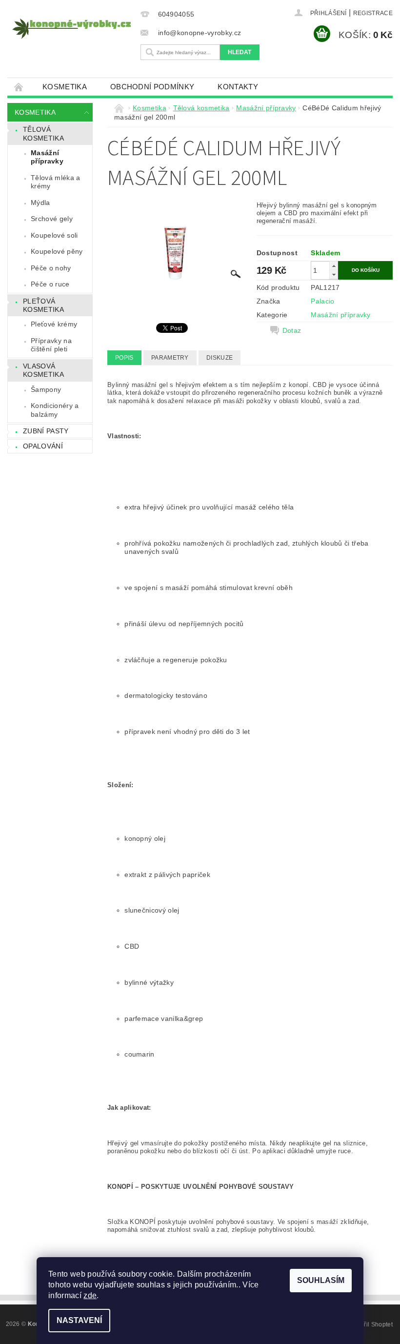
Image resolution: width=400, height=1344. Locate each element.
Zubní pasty (46, 431)
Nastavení (79, 1320)
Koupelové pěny (56, 251)
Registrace (373, 13)
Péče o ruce (50, 284)
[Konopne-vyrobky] (71, 29)
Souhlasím (320, 1280)
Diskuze (219, 357)
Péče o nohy (51, 268)
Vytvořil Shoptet (371, 1324)
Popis (124, 357)
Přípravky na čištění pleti (51, 345)
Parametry (170, 357)
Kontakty (238, 86)
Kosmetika (64, 86)
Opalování (43, 446)
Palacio (322, 301)
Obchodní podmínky (152, 86)
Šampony (46, 389)
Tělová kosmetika (43, 133)
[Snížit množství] (333, 274)
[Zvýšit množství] (333, 265)
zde (90, 1295)
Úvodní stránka (19, 86)
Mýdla (40, 202)
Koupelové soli (54, 235)
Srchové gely (52, 219)
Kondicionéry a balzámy (55, 410)
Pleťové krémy (54, 324)
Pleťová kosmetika (43, 305)
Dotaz (291, 330)
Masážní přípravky (47, 157)
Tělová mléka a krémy (55, 182)
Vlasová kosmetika (43, 370)
